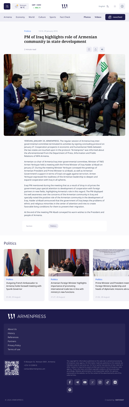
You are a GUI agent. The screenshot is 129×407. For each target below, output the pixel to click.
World (32, 17)
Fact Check (65, 17)
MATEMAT (119, 400)
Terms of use (14, 349)
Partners (12, 341)
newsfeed (117, 17)
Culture (42, 17)
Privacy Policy (14, 345)
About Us (12, 329)
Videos (98, 17)
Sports (53, 17)
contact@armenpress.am (34, 369)
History (11, 333)
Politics (53, 226)
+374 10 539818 (30, 365)
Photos (87, 17)
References (13, 337)
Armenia (8, 17)
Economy (20, 17)
